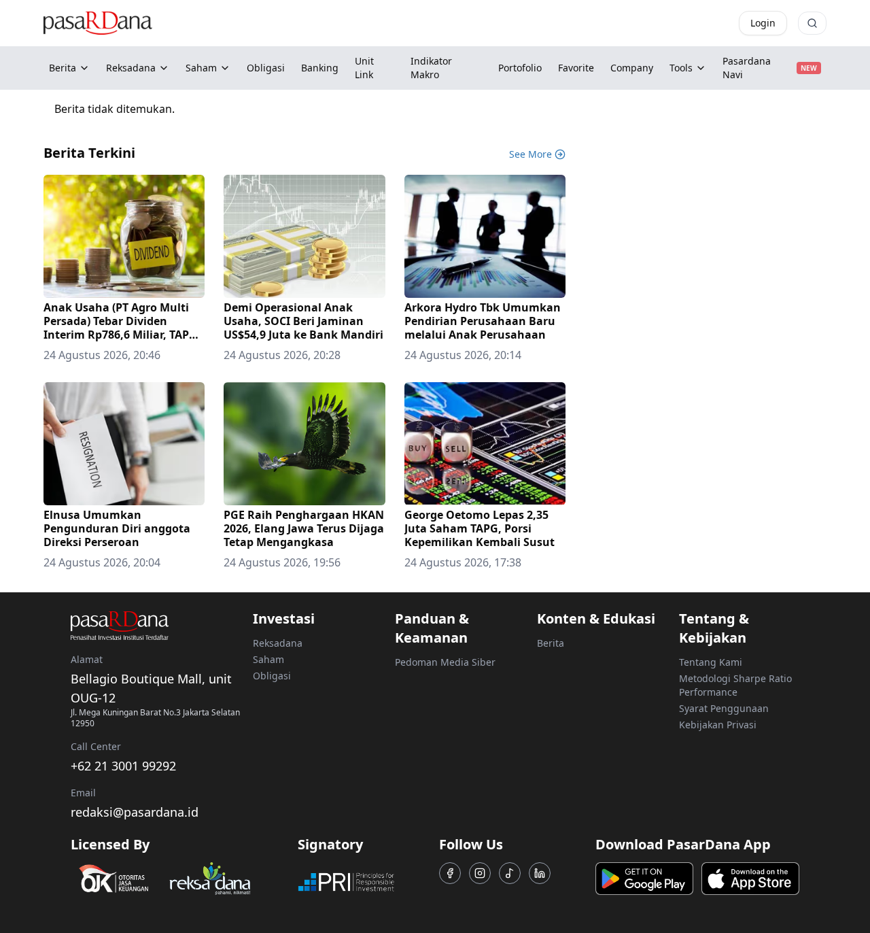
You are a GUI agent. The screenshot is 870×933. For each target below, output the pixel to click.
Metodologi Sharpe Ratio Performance (735, 685)
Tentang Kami (710, 662)
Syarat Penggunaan (724, 708)
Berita (62, 67)
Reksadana (131, 67)
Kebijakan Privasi (717, 724)
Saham (201, 67)
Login (763, 22)
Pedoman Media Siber (445, 662)
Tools (681, 67)
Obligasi (272, 675)
